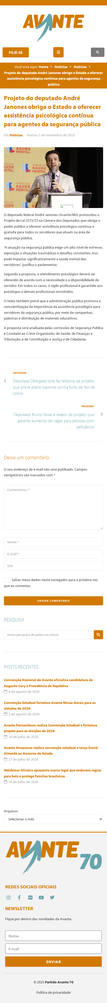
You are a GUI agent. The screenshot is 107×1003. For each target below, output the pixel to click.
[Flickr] (30, 897)
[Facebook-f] (19, 897)
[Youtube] (41, 897)
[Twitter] (52, 897)
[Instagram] (8, 897)
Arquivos (11, 811)
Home (43, 66)
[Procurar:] (47, 634)
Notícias (61, 66)
